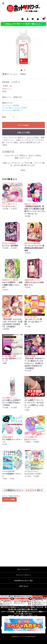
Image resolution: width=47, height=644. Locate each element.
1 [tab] (22, 71)
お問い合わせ (23, 586)
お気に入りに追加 (23, 132)
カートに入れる (23, 125)
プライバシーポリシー (23, 575)
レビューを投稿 (9, 499)
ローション (6, 105)
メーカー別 (6, 108)
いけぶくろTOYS (20, 108)
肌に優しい (18, 110)
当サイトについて (23, 569)
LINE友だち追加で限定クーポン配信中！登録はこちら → (23, 24)
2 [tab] (25, 71)
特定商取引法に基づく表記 (23, 580)
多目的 (16, 105)
